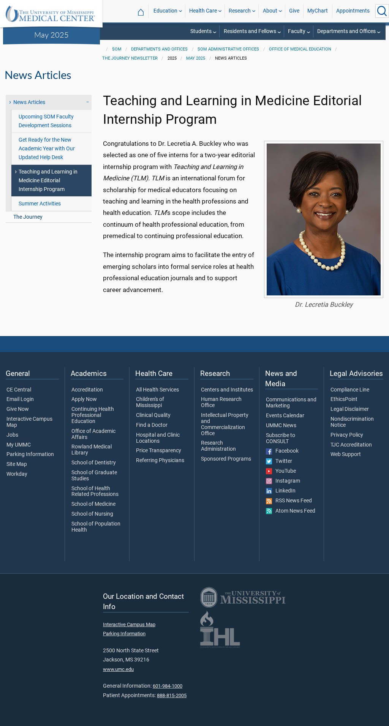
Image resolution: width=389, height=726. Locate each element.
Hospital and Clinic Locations (158, 438)
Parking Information (30, 454)
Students (201, 31)
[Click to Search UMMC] (382, 11)
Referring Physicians (160, 461)
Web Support (345, 454)
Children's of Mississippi (150, 402)
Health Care (203, 11)
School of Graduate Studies (94, 476)
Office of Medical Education (300, 49)
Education (165, 11)
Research (240, 11)
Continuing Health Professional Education (92, 415)
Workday (16, 474)
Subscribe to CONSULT (280, 438)
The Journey (28, 217)
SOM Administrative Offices (228, 49)
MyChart (317, 11)
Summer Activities (40, 203)
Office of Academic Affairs (93, 434)
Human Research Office (221, 402)
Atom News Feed (293, 511)
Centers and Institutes (227, 390)
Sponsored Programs (226, 459)
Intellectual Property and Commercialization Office (224, 424)
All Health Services (157, 390)
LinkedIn (284, 491)
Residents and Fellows (250, 31)
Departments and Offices (346, 31)
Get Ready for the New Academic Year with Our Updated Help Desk (47, 149)
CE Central (18, 390)
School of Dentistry (93, 463)
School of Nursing (92, 514)
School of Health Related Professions (95, 492)
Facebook (285, 451)
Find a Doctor (152, 425)
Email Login (20, 399)
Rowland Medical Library (91, 450)
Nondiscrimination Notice (352, 422)
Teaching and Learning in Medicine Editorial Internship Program (48, 181)
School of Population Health (95, 527)
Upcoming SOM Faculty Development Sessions (46, 121)
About (270, 11)
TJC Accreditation (351, 445)
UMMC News (281, 426)
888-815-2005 (172, 695)
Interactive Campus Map (29, 422)
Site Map (16, 464)
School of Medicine (93, 504)
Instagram (286, 481)
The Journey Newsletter (130, 58)
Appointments (353, 11)
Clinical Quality (153, 415)
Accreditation (87, 390)
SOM (117, 49)
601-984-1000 (167, 686)
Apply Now (84, 399)
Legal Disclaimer (349, 409)
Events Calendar (285, 416)
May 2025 (51, 34)
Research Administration (218, 446)
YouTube (284, 471)
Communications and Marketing (291, 403)
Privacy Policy (346, 435)
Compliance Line (349, 390)
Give (294, 11)
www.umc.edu (118, 669)
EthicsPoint (343, 399)
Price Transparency (158, 451)
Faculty (296, 31)
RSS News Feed (292, 501)
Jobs (12, 435)
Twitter (282, 461)
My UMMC (18, 445)
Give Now (17, 409)
